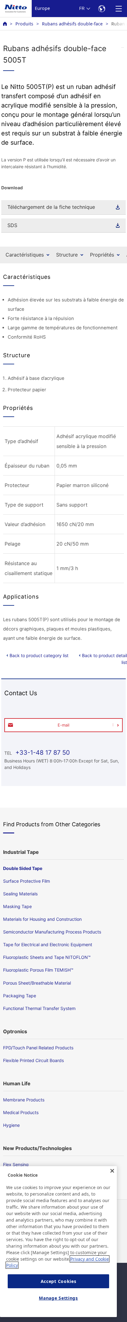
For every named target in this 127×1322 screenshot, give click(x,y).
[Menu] (118, 8)
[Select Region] (101, 8)
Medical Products (21, 1112)
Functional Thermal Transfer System (39, 1008)
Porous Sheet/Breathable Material (37, 983)
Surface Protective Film (26, 881)
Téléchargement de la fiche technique (51, 207)
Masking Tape (17, 906)
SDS (12, 225)
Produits (24, 24)
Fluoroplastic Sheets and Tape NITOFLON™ (47, 957)
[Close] (112, 1171)
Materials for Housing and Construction (42, 919)
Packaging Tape (19, 995)
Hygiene (11, 1125)
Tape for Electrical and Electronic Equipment (47, 944)
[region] (58, 1241)
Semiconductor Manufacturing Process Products (52, 931)
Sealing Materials (20, 893)
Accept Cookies (58, 1281)
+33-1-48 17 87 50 (42, 752)
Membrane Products (23, 1099)
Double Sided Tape (22, 868)
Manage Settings (58, 1298)
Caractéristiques (25, 255)
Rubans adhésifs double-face (72, 24)
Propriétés (102, 255)
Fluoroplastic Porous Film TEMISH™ (38, 970)
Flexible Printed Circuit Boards (33, 1060)
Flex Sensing (16, 1164)
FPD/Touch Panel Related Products (38, 1047)
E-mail (63, 724)
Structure (67, 255)
